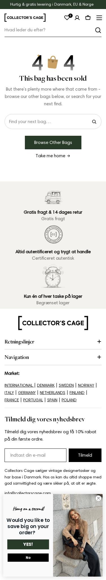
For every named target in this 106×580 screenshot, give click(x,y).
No (28, 557)
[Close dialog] (98, 498)
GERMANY (27, 392)
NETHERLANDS (52, 392)
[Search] (94, 121)
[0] (67, 18)
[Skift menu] (98, 18)
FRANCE (12, 400)
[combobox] (53, 30)
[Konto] (77, 18)
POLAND (69, 400)
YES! (28, 544)
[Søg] (98, 30)
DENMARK (46, 385)
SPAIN (52, 400)
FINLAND (77, 392)
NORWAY (86, 385)
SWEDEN (66, 385)
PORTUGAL (33, 400)
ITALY (9, 392)
